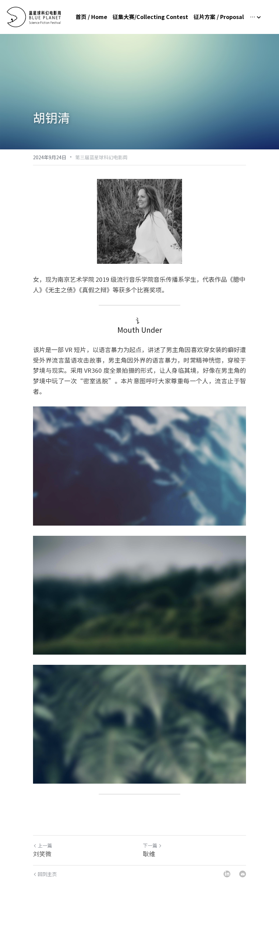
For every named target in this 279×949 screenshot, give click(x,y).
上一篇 (45, 845)
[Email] (242, 874)
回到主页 (47, 874)
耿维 (149, 854)
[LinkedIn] (227, 874)
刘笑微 (42, 854)
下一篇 (150, 845)
